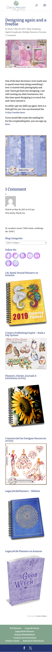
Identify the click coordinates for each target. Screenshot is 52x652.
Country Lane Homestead (24, 638)
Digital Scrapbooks (13, 32)
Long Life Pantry (32, 628)
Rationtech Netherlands (33, 641)
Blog (29, 29)
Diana (10, 29)
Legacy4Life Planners (24, 631)
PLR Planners (15, 628)
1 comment (11, 35)
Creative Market (41, 616)
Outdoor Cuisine (12, 641)
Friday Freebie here (15, 112)
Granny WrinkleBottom (24, 635)
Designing (36, 29)
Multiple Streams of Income (34, 32)
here (7, 124)
